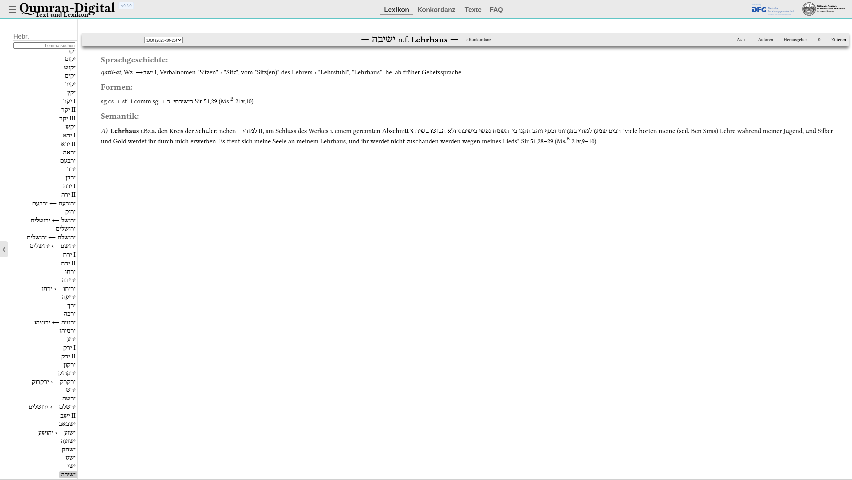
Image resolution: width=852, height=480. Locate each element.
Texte (473, 9)
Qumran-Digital (67, 7)
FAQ (496, 9)
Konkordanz (436, 9)
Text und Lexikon (61, 14)
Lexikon (396, 9)
